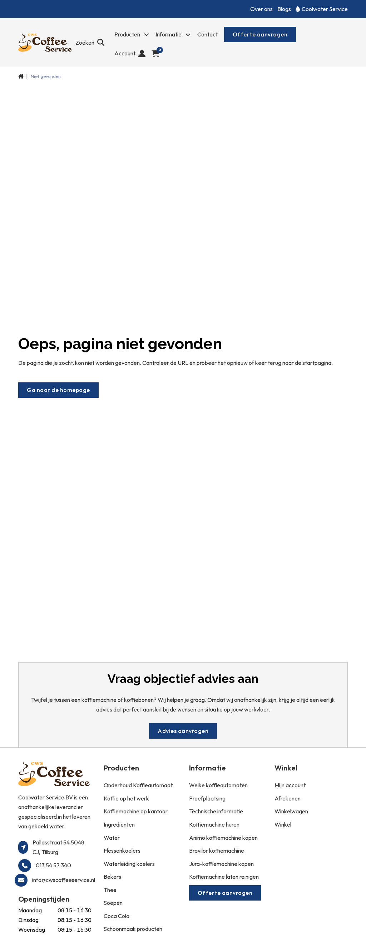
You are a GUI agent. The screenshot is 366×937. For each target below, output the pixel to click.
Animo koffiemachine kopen (223, 837)
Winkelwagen (291, 811)
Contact (207, 34)
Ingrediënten (119, 824)
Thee (110, 889)
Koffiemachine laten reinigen (224, 876)
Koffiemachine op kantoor (136, 811)
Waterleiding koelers (129, 863)
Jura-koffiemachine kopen (221, 863)
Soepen (113, 902)
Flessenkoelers (122, 850)
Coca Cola (116, 915)
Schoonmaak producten (133, 928)
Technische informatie (216, 811)
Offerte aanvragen (260, 34)
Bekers (112, 876)
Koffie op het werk (126, 798)
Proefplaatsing (207, 798)
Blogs (284, 9)
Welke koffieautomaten (218, 785)
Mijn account (290, 785)
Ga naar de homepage (58, 389)
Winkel (282, 824)
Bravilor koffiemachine (216, 850)
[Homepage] (45, 43)
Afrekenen (287, 798)
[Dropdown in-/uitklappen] (146, 35)
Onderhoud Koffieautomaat (138, 785)
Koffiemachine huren (214, 824)
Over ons (261, 9)
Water (112, 837)
